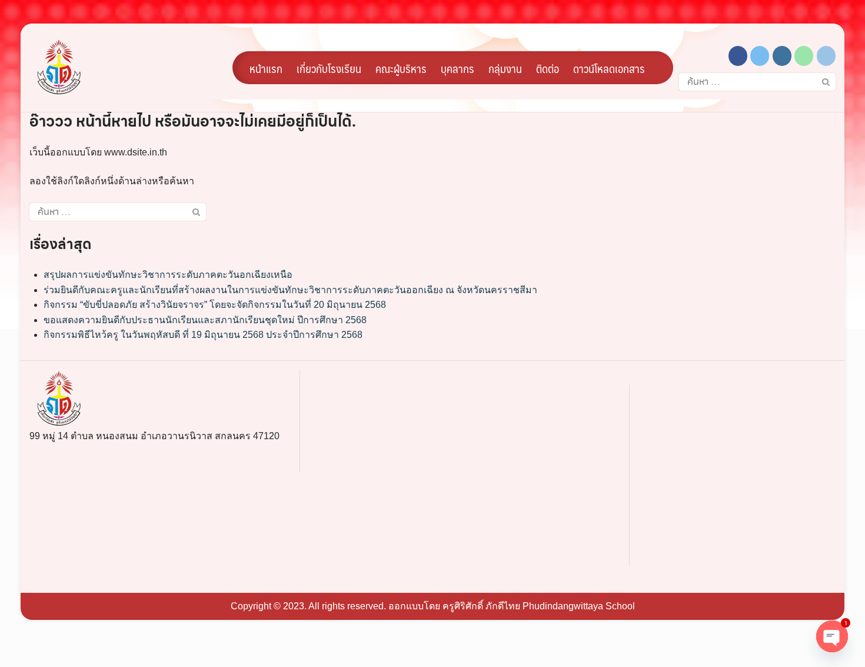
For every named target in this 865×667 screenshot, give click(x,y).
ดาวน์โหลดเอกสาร (609, 68)
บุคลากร (457, 68)
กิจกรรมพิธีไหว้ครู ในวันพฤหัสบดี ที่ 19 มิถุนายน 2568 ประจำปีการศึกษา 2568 (203, 335)
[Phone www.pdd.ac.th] (803, 56)
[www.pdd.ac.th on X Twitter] (759, 56)
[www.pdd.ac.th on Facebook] (737, 56)
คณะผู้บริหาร (401, 68)
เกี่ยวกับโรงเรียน (329, 68)
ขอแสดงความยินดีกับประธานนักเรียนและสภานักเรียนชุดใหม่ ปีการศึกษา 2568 (205, 320)
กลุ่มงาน (505, 68)
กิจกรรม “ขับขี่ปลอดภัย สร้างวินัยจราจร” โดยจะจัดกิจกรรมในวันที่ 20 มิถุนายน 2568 (215, 305)
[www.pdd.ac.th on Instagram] (782, 56)
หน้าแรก (265, 68)
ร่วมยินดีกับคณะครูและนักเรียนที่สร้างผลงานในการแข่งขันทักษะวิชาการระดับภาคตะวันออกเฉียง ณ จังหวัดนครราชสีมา (290, 290)
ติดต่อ (547, 68)
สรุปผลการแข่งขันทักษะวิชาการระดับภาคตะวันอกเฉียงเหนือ (168, 275)
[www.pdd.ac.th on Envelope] (826, 56)
